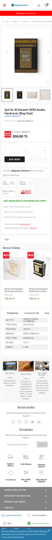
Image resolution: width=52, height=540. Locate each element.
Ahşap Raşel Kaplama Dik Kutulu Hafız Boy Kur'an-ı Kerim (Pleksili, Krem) (14, 290)
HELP (9, 523)
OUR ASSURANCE (39, 515)
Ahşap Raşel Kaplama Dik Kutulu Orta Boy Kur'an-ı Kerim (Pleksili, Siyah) (39, 290)
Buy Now (14, 159)
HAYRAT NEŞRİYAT (12, 116)
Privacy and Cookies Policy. (12, 537)
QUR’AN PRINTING (14, 515)
